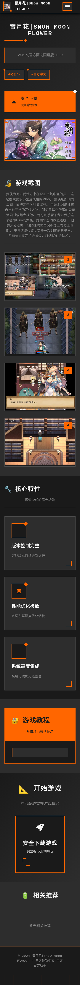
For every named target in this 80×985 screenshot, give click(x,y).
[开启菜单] (67, 6)
